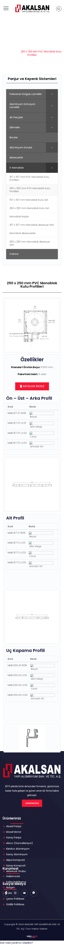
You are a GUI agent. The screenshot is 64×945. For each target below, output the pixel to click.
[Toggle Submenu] (52, 94)
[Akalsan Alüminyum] (32, 8)
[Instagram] (15, 893)
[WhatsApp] (33, 893)
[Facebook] (6, 893)
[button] (16, 942)
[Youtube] (24, 893)
